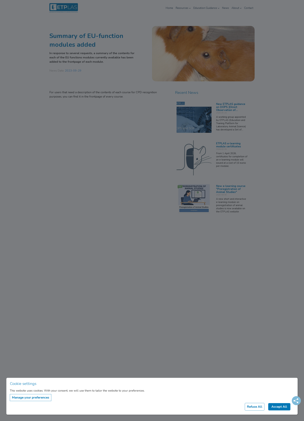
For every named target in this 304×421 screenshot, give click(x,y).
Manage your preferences (30, 397)
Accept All (279, 407)
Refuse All (254, 407)
